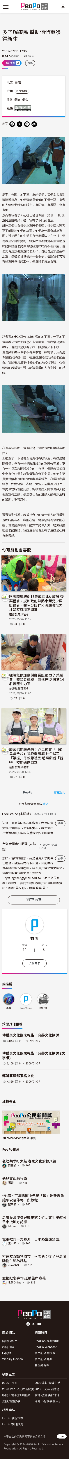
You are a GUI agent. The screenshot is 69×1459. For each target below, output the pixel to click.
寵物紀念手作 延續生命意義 (24, 1277)
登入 (46, 804)
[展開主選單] (6, 7)
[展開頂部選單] (63, 7)
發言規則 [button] (59, 792)
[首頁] (34, 7)
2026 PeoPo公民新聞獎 (18, 1389)
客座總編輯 (42, 1365)
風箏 (8, 1008)
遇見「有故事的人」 (48, 1401)
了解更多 (34, 963)
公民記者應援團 (45, 1353)
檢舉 (30, 63)
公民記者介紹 (44, 1359)
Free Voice (26, 1008)
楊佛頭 (43, 1008)
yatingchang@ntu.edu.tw (24, 878)
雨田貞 (12, 1165)
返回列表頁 (33, 900)
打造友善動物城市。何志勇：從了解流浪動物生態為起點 (34, 1258)
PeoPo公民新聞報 (47, 1341)
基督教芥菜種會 (19, 614)
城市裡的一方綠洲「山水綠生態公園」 (32, 1238)
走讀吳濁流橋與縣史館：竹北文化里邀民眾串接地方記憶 (34, 1219)
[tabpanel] (33, 846)
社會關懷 (22, 91)
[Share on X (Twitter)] (19, 124)
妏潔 (34, 938)
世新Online (15, 1282)
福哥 (11, 1182)
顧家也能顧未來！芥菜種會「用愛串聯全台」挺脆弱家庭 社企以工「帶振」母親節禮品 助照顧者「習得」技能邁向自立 (36, 756)
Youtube (39, 1324)
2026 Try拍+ (10, 1383)
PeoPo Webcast (45, 1347)
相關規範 (8, 1347)
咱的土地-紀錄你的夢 (16, 1395)
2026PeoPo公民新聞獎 (19, 1138)
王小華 (12, 1243)
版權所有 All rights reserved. (24, 108)
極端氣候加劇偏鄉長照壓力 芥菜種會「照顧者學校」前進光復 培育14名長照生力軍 (36, 679)
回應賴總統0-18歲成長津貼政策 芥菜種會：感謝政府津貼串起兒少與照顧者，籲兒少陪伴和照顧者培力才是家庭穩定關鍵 (36, 603)
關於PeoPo (9, 1341)
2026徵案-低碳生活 (48, 1383)
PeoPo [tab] (28, 792)
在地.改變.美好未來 (47, 1395)
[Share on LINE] (27, 124)
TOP (61, 1436)
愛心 (25, 99)
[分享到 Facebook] (12, 124)
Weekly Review (12, 1359)
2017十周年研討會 (47, 1389)
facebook (28, 1324)
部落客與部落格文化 (18, 1076)
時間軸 (6, 1353)
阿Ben (12, 1226)
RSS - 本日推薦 (12, 1424)
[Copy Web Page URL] (34, 124)
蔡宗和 (12, 1204)
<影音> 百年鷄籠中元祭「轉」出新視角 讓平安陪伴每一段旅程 (33, 1197)
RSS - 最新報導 (12, 1418)
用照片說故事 (11, 1401)
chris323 (13, 1265)
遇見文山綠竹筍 (14, 1178)
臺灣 (18, 82)
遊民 (17, 99)
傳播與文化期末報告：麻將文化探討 (30, 1035)
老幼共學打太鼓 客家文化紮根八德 (29, 1160)
